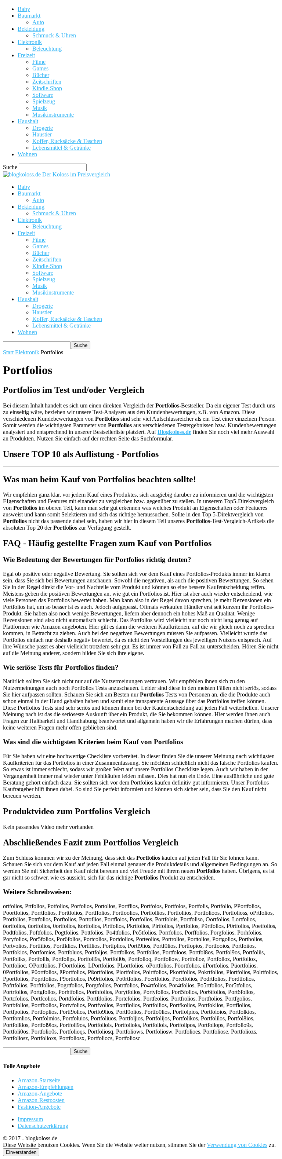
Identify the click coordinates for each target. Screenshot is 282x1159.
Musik (39, 108)
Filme (39, 62)
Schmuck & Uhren (54, 35)
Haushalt (28, 121)
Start (8, 352)
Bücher (40, 75)
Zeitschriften (46, 81)
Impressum (30, 1119)
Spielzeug (43, 101)
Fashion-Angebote (39, 1107)
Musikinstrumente (53, 114)
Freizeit (26, 55)
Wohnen (27, 154)
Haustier (42, 134)
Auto (38, 22)
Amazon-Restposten (41, 1100)
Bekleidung (31, 29)
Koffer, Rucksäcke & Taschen (67, 141)
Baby (24, 9)
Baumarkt (29, 15)
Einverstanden (21, 1152)
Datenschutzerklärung (43, 1126)
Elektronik (30, 42)
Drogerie (42, 128)
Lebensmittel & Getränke (61, 148)
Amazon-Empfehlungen (45, 1087)
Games (40, 68)
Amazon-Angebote (40, 1093)
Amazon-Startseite (39, 1080)
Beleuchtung (47, 48)
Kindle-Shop (47, 88)
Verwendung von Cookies (237, 1145)
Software (42, 95)
